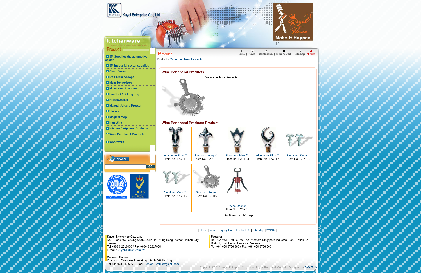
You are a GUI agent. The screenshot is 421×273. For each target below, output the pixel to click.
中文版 (270, 230)
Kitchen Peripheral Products (128, 128)
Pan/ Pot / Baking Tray (124, 94)
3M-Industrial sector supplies (129, 65)
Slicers (114, 111)
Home (203, 230)
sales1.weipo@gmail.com (162, 264)
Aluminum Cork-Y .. (176, 192)
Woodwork (116, 142)
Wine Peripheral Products (126, 134)
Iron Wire (115, 122)
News (212, 230)
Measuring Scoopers (123, 88)
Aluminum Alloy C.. (176, 155)
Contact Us (243, 230)
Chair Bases (117, 71)
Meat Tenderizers (120, 82)
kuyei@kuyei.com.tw (131, 250)
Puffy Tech (311, 267)
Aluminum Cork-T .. (299, 155)
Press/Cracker (118, 99)
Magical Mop (118, 117)
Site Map (258, 230)
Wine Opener (237, 206)
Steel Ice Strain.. (207, 192)
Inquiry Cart (226, 230)
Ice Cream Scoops (121, 77)
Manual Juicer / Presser (125, 105)
